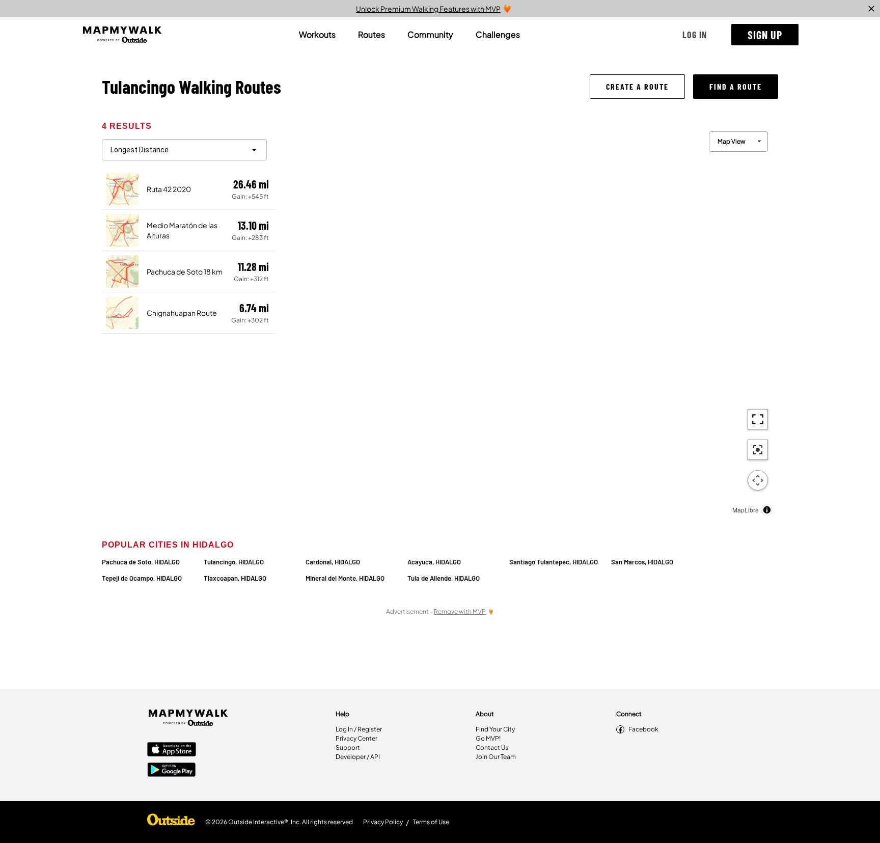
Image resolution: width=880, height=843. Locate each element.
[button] (694, 34)
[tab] (317, 34)
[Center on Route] (758, 450)
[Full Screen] (758, 419)
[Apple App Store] (171, 750)
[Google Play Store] (171, 770)
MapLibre (745, 509)
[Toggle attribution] (767, 510)
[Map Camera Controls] (758, 480)
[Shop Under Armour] (171, 822)
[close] (871, 8)
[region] (526, 321)
